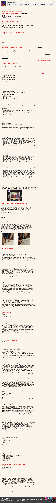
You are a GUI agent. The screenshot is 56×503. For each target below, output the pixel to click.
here (5, 17)
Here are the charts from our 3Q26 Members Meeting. (11, 16)
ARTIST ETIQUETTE (6, 312)
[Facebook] (48, 498)
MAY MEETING (5, 184)
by (22, 11)
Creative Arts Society (12, 2)
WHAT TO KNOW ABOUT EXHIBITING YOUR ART (14, 204)
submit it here (47, 54)
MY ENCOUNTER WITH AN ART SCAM (12, 47)
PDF (11, 188)
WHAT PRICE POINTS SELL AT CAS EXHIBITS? (13, 32)
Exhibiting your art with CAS (6, 212)
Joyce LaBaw (24, 13)
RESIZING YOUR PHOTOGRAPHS (10, 390)
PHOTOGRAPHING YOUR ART (10, 22)
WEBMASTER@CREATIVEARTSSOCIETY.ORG (18, 500)
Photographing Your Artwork (9, 63)
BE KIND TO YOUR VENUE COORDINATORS (13, 464)
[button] (53, 2)
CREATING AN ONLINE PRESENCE (11, 13)
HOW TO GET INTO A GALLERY (10, 340)
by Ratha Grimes (21, 21)
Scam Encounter (5, 58)
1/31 (2, 217)
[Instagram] (46, 498)
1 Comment (4, 314)
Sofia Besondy (26, 11)
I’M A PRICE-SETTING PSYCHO (10, 248)
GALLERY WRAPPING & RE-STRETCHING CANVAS (14, 216)
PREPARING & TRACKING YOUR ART (12, 12)
